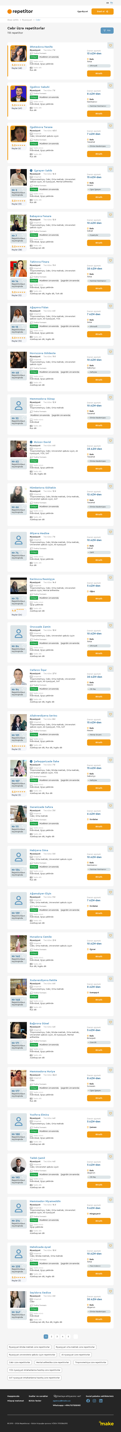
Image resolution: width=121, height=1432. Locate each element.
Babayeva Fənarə (40, 216)
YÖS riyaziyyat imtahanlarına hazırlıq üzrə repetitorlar (34, 1370)
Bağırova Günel (39, 1023)
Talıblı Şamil (37, 1158)
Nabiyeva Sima (39, 850)
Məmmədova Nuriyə (42, 1071)
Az (107, 3)
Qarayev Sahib (43, 170)
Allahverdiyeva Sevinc (43, 715)
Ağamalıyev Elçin (40, 893)
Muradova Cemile (41, 936)
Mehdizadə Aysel (40, 1247)
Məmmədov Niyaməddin (45, 1201)
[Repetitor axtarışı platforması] (20, 11)
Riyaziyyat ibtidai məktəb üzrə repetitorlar (29, 1347)
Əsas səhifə (12, 20)
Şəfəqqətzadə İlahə (46, 761)
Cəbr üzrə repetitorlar (19, 1362)
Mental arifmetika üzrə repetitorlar (52, 1362)
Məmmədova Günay (42, 398)
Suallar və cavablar (38, 1396)
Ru (111, 3)
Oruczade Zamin (40, 626)
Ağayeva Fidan (39, 307)
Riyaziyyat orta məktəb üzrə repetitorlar (75, 1347)
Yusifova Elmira (39, 1114)
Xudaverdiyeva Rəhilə (43, 980)
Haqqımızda (13, 1396)
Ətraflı (98, 73)
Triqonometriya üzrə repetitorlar (90, 1362)
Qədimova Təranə (41, 127)
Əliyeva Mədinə (39, 533)
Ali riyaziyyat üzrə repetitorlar (75, 1355)
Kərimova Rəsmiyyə (42, 579)
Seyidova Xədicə (40, 1292)
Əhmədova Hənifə (41, 46)
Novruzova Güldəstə (43, 353)
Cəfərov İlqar (38, 670)
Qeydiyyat (82, 11)
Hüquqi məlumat (15, 1401)
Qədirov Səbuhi (39, 87)
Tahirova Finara (39, 261)
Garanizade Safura (41, 807)
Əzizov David (42, 442)
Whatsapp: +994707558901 (67, 1405)
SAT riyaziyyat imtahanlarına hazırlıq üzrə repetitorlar (34, 1378)
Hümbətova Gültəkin (43, 487)
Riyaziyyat (27, 20)
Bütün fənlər (35, 1401)
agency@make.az (62, 1401)
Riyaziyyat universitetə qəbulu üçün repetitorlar (32, 1355)
